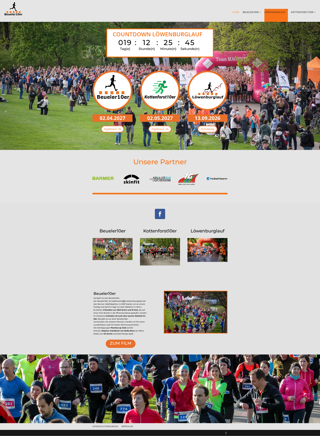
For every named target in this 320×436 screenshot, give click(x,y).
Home (236, 12)
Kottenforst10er (302, 12)
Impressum (127, 426)
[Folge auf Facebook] (160, 214)
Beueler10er (251, 12)
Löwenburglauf (274, 12)
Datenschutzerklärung (105, 426)
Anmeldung (207, 129)
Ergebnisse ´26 (112, 129)
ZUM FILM (120, 343)
